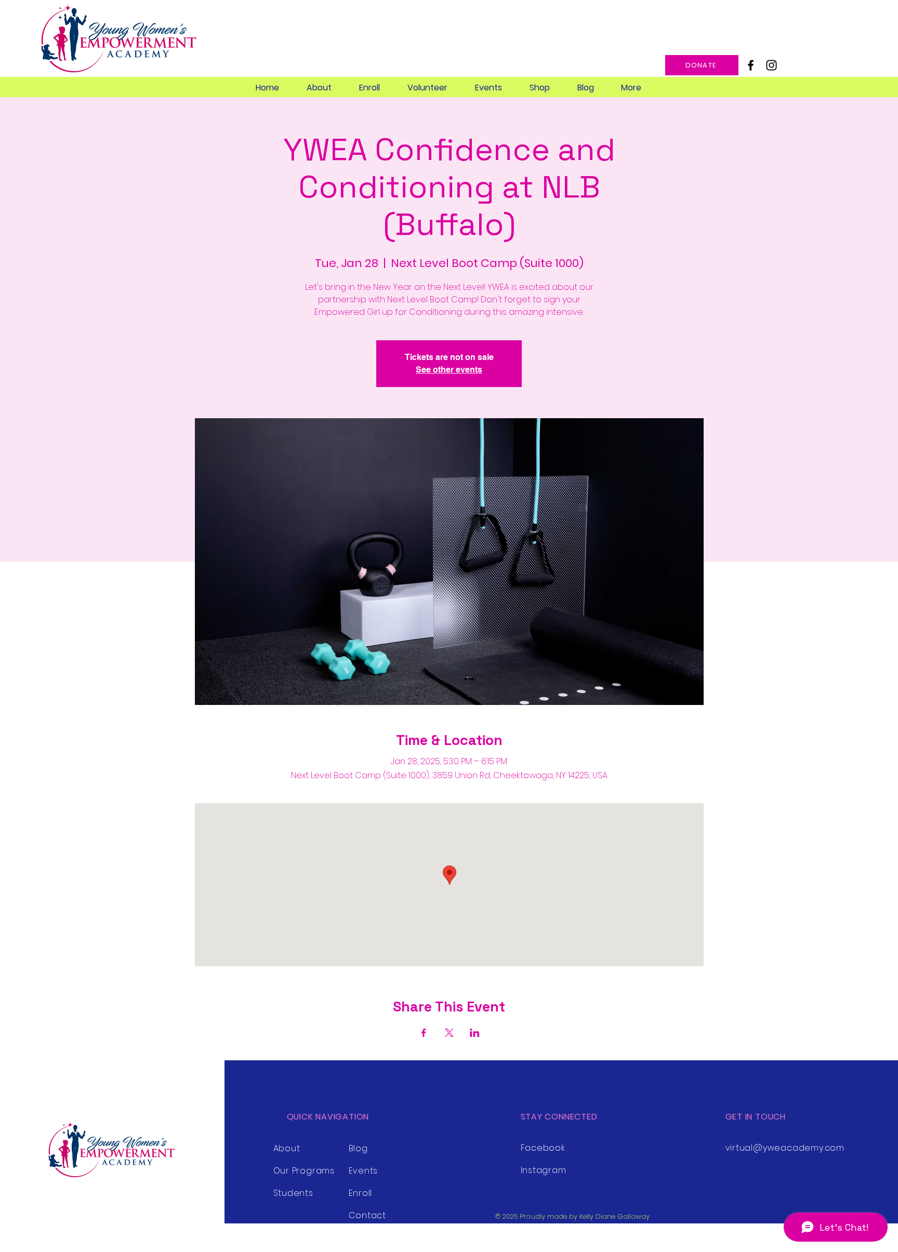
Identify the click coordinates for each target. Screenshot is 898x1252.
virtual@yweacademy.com (785, 1148)
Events (363, 1171)
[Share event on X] (449, 1033)
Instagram (543, 1170)
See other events (449, 370)
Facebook (543, 1148)
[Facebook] (751, 65)
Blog (358, 1148)
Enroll (361, 1193)
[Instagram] (771, 65)
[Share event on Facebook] (424, 1033)
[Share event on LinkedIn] (475, 1033)
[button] (319, 88)
